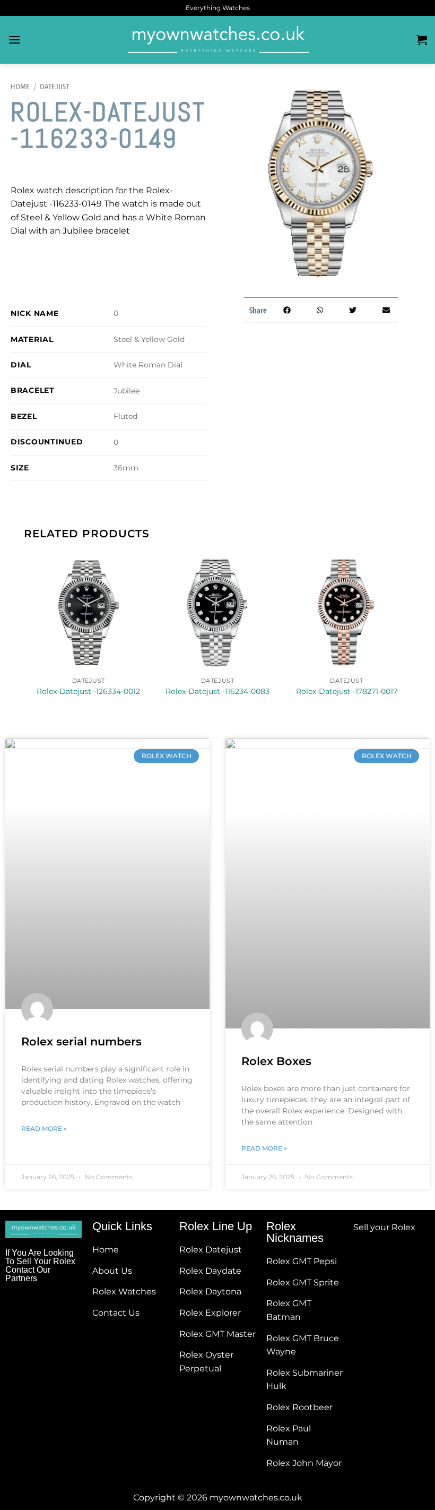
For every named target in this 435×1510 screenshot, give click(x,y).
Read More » (44, 1128)
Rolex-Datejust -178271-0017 (346, 691)
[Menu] (14, 40)
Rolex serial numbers (81, 1041)
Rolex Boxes (276, 1061)
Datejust (54, 86)
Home (20, 86)
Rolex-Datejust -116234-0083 (217, 691)
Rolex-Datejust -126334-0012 (88, 691)
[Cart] (421, 40)
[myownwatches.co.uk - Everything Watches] (217, 40)
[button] (287, 310)
